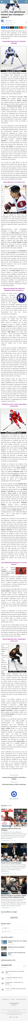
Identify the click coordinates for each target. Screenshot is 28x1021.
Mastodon (14, 1005)
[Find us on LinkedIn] (13, 1017)
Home (2, 5)
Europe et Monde (6, 825)
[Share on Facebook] (8, 27)
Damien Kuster (6, 840)
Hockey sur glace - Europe (18, 5)
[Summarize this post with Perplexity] (16, 27)
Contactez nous (5, 999)
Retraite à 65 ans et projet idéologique (11, 863)
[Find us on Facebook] (11, 1017)
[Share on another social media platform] (25, 27)
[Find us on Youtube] (17, 1017)
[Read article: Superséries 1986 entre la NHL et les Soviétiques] (14, 818)
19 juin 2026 (12, 907)
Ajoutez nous (14, 917)
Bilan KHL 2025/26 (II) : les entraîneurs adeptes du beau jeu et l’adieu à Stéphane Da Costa (13, 896)
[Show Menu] (1, 2)
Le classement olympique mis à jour (13, 977)
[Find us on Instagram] (15, 1017)
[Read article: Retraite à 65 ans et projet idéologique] (14, 852)
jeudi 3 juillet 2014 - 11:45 (9, 22)
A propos (13, 999)
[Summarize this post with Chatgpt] (12, 27)
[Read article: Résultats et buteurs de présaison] (4, 949)
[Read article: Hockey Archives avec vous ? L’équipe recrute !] (4, 942)
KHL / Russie (3, 7)
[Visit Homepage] (14, 1)
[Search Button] (26, 2)
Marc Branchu (9, 20)
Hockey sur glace (8, 5)
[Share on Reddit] (21, 27)
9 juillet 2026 (13, 873)
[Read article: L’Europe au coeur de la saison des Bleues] (4, 954)
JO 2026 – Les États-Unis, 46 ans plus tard (15, 988)
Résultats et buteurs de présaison (16, 947)
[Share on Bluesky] (3, 27)
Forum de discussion (21, 999)
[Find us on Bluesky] (10, 1017)
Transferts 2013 (6, 965)
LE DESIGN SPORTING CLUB (15, 1014)
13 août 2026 (13, 840)
